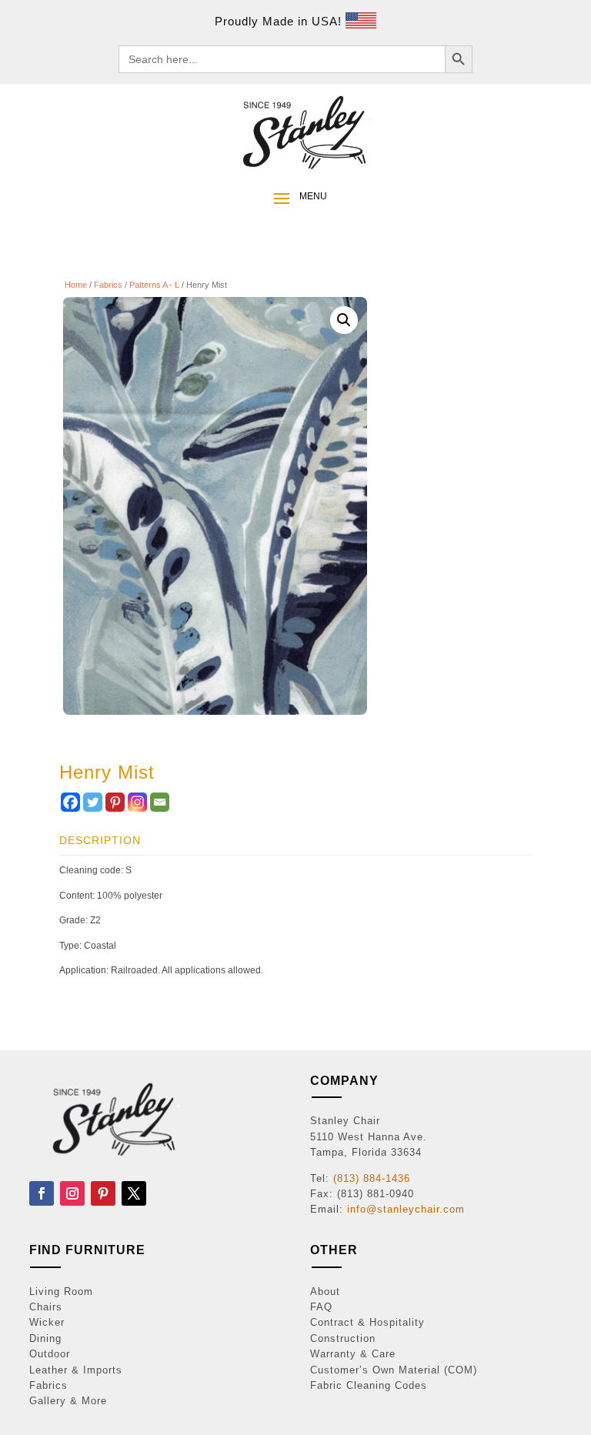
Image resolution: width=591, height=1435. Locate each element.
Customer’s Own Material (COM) (393, 1370)
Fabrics (108, 284)
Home (76, 284)
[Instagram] (137, 802)
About (325, 1291)
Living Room (61, 1291)
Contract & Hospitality (367, 1322)
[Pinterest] (115, 802)
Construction (343, 1338)
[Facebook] (70, 802)
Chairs (45, 1307)
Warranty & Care (353, 1354)
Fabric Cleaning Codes (368, 1385)
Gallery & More (68, 1401)
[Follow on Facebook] (41, 1193)
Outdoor (49, 1354)
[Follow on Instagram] (72, 1193)
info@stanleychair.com (406, 1209)
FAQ (321, 1307)
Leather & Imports (75, 1370)
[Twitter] (92, 802)
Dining (45, 1338)
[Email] (159, 802)
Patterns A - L (154, 284)
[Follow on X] (134, 1193)
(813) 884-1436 (371, 1178)
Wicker (47, 1322)
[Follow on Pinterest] (103, 1193)
